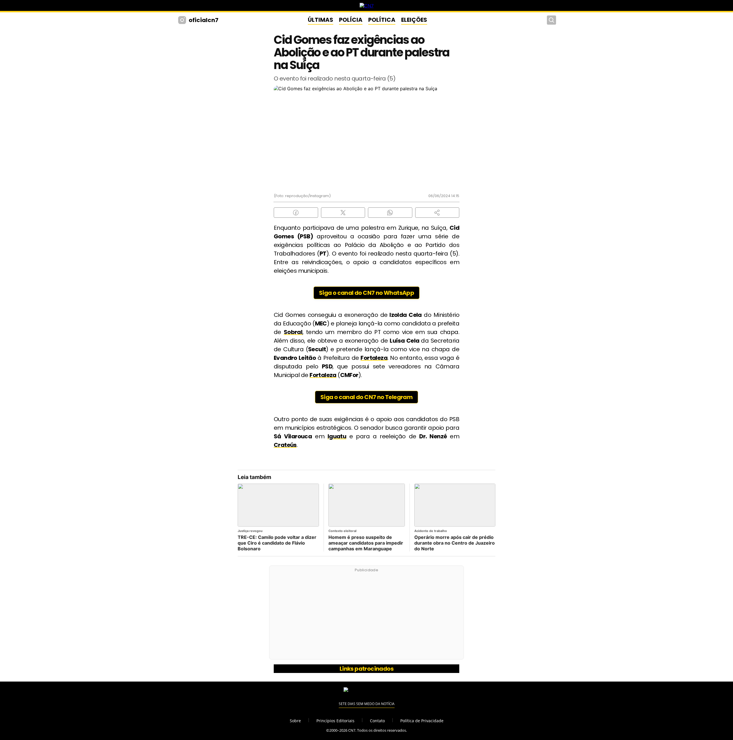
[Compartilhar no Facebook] (296, 212)
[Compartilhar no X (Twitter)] (343, 212)
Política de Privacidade (422, 720)
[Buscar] (551, 20)
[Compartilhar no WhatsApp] (390, 212)
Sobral (293, 332)
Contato (377, 720)
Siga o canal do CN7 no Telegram (366, 397)
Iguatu (337, 436)
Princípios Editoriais (335, 720)
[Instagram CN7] (182, 20)
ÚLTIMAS (320, 20)
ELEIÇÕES (414, 20)
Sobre (295, 720)
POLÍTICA (381, 20)
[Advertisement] (366, 616)
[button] (437, 212)
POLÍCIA (350, 20)
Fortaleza (373, 358)
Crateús (285, 445)
